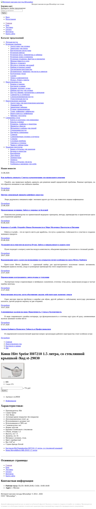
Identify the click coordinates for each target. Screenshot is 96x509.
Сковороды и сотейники (20, 95)
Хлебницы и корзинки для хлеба (23, 164)
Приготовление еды (14, 82)
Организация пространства (21, 69)
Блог (7, 25)
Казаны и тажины (17, 84)
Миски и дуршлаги (18, 63)
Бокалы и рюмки (17, 122)
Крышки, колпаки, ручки (20, 88)
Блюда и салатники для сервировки (24, 120)
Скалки (13, 76)
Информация (11, 401)
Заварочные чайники (18, 107)
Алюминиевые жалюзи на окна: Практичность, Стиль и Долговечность (31, 312)
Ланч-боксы (15, 155)
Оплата (8, 29)
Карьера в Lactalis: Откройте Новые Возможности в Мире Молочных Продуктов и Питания (40, 227)
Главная (9, 23)
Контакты (9, 32)
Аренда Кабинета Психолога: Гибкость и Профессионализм (26, 329)
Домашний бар (16, 105)
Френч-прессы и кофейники (21, 113)
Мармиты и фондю (18, 126)
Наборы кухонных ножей (20, 67)
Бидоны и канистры (18, 151)
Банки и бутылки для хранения (22, 149)
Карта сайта (10, 34)
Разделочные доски (18, 74)
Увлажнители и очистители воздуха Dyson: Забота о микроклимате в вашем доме (35, 245)
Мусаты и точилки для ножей (22, 65)
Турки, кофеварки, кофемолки (22, 111)
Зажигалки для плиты (19, 48)
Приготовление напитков (16, 101)
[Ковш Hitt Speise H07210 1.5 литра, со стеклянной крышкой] (12, 378)
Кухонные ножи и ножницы (21, 57)
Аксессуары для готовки (20, 46)
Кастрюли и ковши (18, 86)
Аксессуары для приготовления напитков (27, 103)
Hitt (7, 348)
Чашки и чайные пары (19, 145)
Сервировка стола (13, 118)
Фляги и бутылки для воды (21, 162)
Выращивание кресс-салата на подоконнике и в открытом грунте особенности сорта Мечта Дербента (44, 260)
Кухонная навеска (17, 53)
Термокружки (15, 158)
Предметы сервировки (19, 132)
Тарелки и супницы (18, 143)
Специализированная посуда (21, 97)
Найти (4, 13)
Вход (8, 17)
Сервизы (13, 134)
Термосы (13, 160)
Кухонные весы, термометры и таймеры (26, 55)
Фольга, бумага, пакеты (19, 80)
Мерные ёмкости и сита (19, 61)
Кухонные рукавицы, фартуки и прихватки (27, 59)
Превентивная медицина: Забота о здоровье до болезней (24, 210)
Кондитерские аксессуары (20, 50)
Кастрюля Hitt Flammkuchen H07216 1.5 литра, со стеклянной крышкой (34, 448)
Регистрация (11, 19)
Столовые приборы (18, 141)
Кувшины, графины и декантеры (23, 124)
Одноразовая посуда (18, 130)
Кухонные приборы (13, 44)
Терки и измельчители (19, 78)
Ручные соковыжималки (20, 109)
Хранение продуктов (14, 147)
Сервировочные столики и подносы (24, 137)
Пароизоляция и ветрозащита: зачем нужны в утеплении (25, 277)
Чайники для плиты (18, 116)
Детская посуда (12, 42)
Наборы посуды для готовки (21, 90)
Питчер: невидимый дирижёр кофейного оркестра (22, 195)
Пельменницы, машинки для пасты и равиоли (28, 71)
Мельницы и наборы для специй (23, 128)
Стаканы (13, 139)
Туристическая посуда (19, 99)
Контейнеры (15, 153)
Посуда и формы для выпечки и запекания (27, 92)
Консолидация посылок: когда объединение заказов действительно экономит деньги (36, 295)
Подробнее (5, 188)
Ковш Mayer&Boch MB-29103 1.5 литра (21, 450)
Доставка (9, 27)
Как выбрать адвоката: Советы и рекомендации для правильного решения (33, 177)
